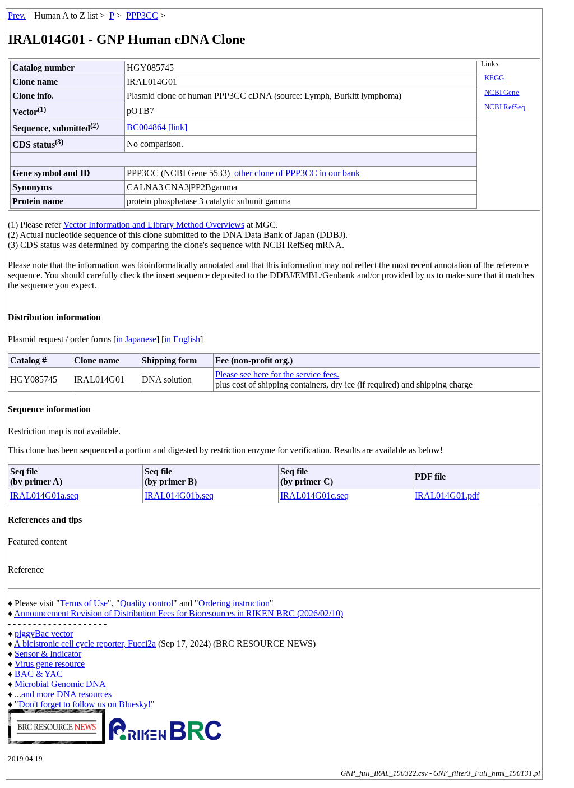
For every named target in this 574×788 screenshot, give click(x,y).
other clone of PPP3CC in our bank (296, 173)
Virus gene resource (50, 664)
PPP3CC (142, 15)
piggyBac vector (44, 633)
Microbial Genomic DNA (60, 684)
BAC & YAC (39, 674)
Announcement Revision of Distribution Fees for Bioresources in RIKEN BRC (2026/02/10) (178, 613)
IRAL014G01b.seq (179, 495)
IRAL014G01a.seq (44, 495)
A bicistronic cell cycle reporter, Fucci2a (85, 643)
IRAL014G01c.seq (314, 495)
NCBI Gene (501, 92)
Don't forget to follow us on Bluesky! (84, 704)
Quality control (146, 603)
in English (182, 339)
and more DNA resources (66, 694)
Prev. (17, 15)
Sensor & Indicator (48, 653)
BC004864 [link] (157, 127)
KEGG (494, 78)
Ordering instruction (234, 603)
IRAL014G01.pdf (447, 495)
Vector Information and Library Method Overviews (153, 224)
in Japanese (136, 339)
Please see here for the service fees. (277, 374)
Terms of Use (84, 603)
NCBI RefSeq (504, 107)
